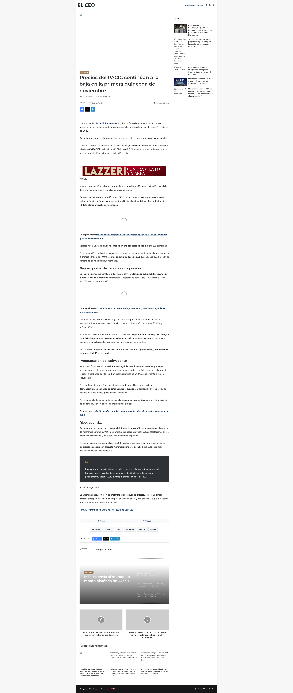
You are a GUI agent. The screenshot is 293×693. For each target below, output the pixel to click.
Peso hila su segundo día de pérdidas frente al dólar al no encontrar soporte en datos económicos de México (92, 672)
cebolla (109, 529)
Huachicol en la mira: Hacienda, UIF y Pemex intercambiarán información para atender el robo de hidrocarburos (200, 30)
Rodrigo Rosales (97, 103)
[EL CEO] (86, 5)
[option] (124, 581)
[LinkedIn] (93, 109)
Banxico (96, 529)
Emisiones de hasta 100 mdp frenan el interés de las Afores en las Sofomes (200, 81)
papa (153, 529)
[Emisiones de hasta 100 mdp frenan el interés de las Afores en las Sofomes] (180, 82)
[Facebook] (82, 109)
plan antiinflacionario (105, 123)
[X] (87, 109)
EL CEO (116, 689)
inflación (130, 529)
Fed (119, 529)
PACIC (143, 529)
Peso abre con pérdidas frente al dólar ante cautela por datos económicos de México (154, 671)
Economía (84, 72)
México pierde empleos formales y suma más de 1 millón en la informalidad (106, 579)
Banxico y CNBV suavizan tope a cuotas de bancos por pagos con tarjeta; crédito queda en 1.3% (124, 672)
